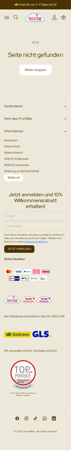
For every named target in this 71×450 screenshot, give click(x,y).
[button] (6, 17)
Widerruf (14, 177)
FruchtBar (29, 431)
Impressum (11, 140)
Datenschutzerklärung (35, 241)
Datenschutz (12, 146)
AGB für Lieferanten (16, 165)
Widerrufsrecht (13, 152)
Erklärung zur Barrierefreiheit (21, 171)
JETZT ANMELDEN (19, 249)
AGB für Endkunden (16, 159)
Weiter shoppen (36, 70)
